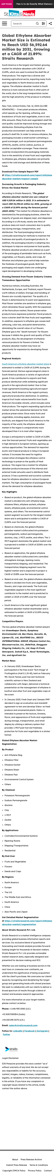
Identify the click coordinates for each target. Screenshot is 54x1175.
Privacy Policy (34, 1170)
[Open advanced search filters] (43, 23)
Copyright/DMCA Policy (13, 1170)
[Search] (37, 23)
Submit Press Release (16, 1165)
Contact (48, 1170)
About (15, 1159)
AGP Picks (7, 4)
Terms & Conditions (39, 1165)
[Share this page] (50, 23)
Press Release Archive (31, 1159)
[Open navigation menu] (4, 23)
